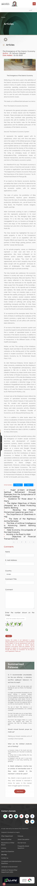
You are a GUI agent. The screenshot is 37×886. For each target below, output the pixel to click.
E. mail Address (11, 560)
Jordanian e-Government (9, 867)
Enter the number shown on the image (19, 614)
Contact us (4, 858)
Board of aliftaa (6, 839)
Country (8, 571)
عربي (30, 10)
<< (13, 542)
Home (3, 17)
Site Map (4, 854)
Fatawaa (20, 836)
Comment (9, 590)
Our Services (22, 843)
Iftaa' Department (7, 836)
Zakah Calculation (23, 839)
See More (20, 791)
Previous (18, 485)
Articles (3, 848)
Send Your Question (7, 851)
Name (7, 552)
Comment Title (11, 579)
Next (28, 485)
